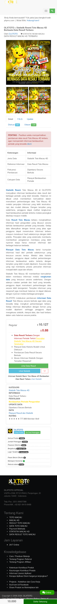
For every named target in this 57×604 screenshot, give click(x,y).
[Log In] (52, 11)
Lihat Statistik (24, 371)
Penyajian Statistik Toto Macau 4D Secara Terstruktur (29, 341)
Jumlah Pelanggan (17, 441)
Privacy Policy (33, 598)
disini (29, 143)
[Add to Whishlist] (44, 371)
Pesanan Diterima (17, 445)
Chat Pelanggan (33, 432)
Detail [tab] (10, 119)
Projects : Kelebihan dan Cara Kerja (24, 581)
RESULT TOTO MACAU (19, 523)
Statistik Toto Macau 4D (19, 390)
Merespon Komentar (16, 461)
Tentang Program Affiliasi (20, 561)
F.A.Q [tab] (19, 119)
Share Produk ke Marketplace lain (24, 587)
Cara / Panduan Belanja (19, 556)
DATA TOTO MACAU (18, 525)
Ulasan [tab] (29, 124)
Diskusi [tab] (13, 124)
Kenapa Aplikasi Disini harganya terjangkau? (28, 576)
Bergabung (17, 448)
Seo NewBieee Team (16, 598)
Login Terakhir (18, 452)
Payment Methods (17, 528)
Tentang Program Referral (20, 559)
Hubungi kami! (33, 20)
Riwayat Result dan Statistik (21, 413)
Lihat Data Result (28, 365)
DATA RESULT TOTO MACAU (22, 534)
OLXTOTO (13, 33)
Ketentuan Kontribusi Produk (21, 567)
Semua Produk (16, 438)
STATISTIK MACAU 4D (19, 531)
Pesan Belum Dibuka (16, 457)
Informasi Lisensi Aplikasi (20, 573)
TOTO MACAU (15, 517)
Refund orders (15, 464)
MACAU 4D (14, 520)
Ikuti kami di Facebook (19, 584)
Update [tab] (30, 119)
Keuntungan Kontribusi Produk (22, 570)
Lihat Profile (19, 432)
